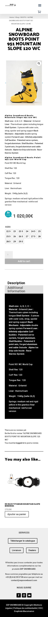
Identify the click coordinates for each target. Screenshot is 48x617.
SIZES (8, 226)
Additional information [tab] (16, 288)
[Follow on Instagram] (24, 595)
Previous (9, 83)
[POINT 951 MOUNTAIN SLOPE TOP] (24, 73)
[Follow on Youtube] (29, 595)
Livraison (16, 549)
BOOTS (23, 17)
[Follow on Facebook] (19, 595)
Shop (17, 17)
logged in (20, 442)
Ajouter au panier (16, 513)
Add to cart (24, 260)
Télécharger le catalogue (22, 540)
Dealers (32, 549)
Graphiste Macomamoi (24, 611)
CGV (40, 607)
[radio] (8, 231)
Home (11, 17)
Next (39, 83)
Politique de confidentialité (25, 607)
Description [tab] (16, 282)
